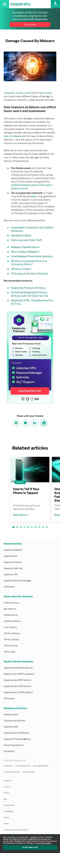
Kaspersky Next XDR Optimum (17, 686)
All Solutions (9, 586)
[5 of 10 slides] (28, 527)
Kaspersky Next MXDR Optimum (18, 692)
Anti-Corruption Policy (22, 766)
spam (33, 196)
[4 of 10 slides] (24, 527)
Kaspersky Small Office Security (18, 667)
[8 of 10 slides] (39, 527)
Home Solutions (13, 543)
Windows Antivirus (12, 621)
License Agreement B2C (40, 766)
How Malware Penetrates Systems (32, 256)
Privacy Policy (8, 766)
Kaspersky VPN (11, 574)
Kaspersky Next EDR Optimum (17, 680)
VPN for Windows (12, 633)
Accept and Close (30, 847)
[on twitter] (25, 423)
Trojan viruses (44, 92)
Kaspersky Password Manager (17, 580)
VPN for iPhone (11, 645)
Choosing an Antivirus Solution (29, 273)
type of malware (12, 136)
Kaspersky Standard (13, 550)
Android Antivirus (11, 602)
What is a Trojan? (21, 268)
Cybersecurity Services (14, 720)
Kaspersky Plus (10, 556)
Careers (6, 823)
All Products (9, 698)
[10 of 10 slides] (46, 527)
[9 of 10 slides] (43, 527)
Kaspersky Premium (13, 562)
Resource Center (9, 805)
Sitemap (6, 817)
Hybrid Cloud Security (14, 745)
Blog (5, 799)
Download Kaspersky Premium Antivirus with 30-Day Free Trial (29, 294)
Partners (6, 793)
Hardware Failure (21, 235)
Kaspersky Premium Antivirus (28, 287)
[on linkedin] (34, 423)
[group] (30, 489)
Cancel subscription (28, 772)
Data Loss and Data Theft (26, 240)
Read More (19, 514)
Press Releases (9, 811)
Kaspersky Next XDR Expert (16, 733)
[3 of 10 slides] (21, 527)
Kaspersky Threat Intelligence (17, 739)
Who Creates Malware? (25, 251)
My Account (55, 6)
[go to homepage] (21, 4)
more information (43, 843)
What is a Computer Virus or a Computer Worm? (29, 262)
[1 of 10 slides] (13, 527)
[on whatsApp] (44, 423)
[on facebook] (16, 423)
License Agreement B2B (11, 772)
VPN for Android (11, 639)
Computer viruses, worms (18, 92)
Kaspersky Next (11, 714)
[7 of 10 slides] (35, 527)
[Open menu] (4, 4)
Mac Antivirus (10, 609)
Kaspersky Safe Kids (13, 568)
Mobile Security (11, 615)
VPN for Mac (9, 652)
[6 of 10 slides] (32, 527)
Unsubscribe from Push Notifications (16, 830)
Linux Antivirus (10, 627)
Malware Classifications (25, 247)
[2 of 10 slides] (17, 527)
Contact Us (7, 780)
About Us (7, 787)
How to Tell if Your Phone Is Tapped (26, 491)
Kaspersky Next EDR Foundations (19, 674)
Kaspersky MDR (11, 726)
